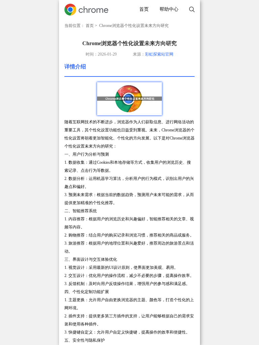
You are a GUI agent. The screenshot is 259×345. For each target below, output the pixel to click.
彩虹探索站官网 (159, 54)
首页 (144, 9)
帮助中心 (169, 9)
